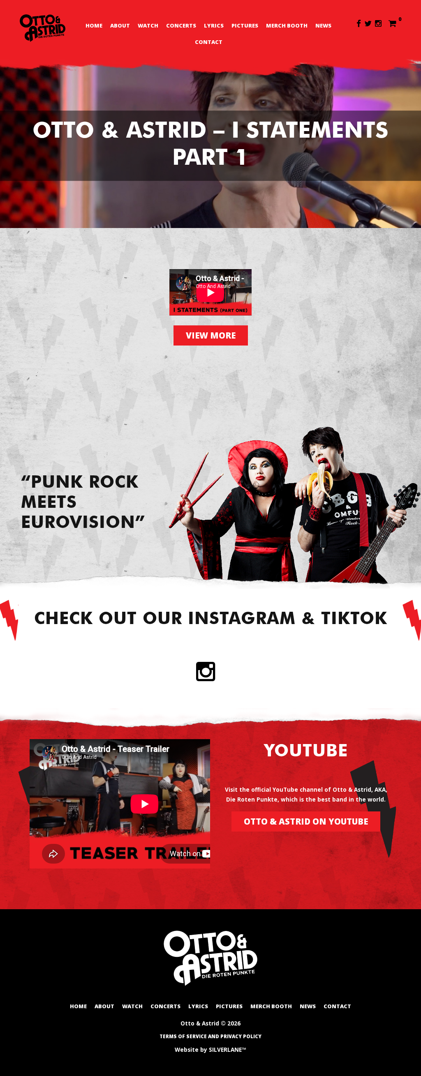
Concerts (181, 25)
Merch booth (287, 25)
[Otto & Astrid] (42, 27)
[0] (392, 23)
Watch (148, 25)
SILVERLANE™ (227, 1049)
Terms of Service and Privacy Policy (210, 1036)
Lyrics (214, 25)
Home (94, 25)
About (120, 25)
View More (211, 335)
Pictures (244, 25)
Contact (208, 42)
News (323, 25)
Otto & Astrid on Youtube (306, 821)
